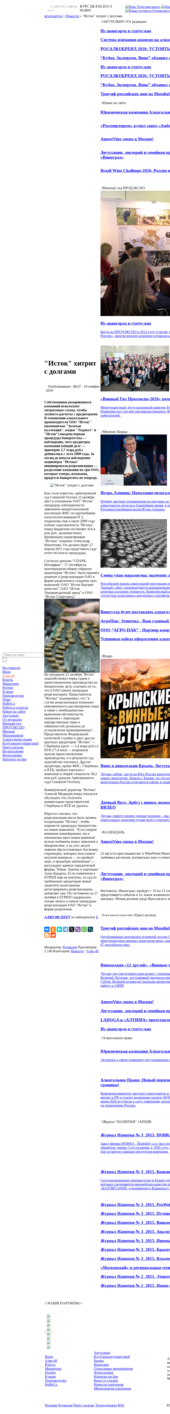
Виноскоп (101, 1364)
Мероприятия (12, 735)
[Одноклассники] (53, 929)
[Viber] (78, 929)
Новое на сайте (13, 711)
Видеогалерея (12, 751)
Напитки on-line (14, 759)
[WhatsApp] (84, 929)
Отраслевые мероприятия (113, 1368)
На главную (11, 668)
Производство (13, 695)
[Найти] (4, 659)
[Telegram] (65, 929)
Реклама (51, 1405)
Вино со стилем (106, 1380)
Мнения (8, 731)
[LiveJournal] (90, 929)
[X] (71, 929)
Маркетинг (10, 684)
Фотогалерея (12, 755)
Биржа (99, 1361)
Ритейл (7, 688)
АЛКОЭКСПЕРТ (57, 917)
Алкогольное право (17, 739)
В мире (7, 692)
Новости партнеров (109, 1384)
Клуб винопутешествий (20, 743)
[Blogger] (47, 935)
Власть (7, 680)
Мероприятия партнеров (112, 1388)
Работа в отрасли (15, 707)
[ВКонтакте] (47, 929)
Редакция (70, 947)
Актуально (10, 715)
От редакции (12, 719)
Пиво (6, 699)
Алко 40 (8, 676)
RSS (121, 1405)
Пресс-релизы (12, 747)
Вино (6, 672)
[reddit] (53, 935)
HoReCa (8, 703)
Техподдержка (106, 1405)
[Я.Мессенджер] (59, 929)
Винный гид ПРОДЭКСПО (13, 725)
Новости (77, 951)
